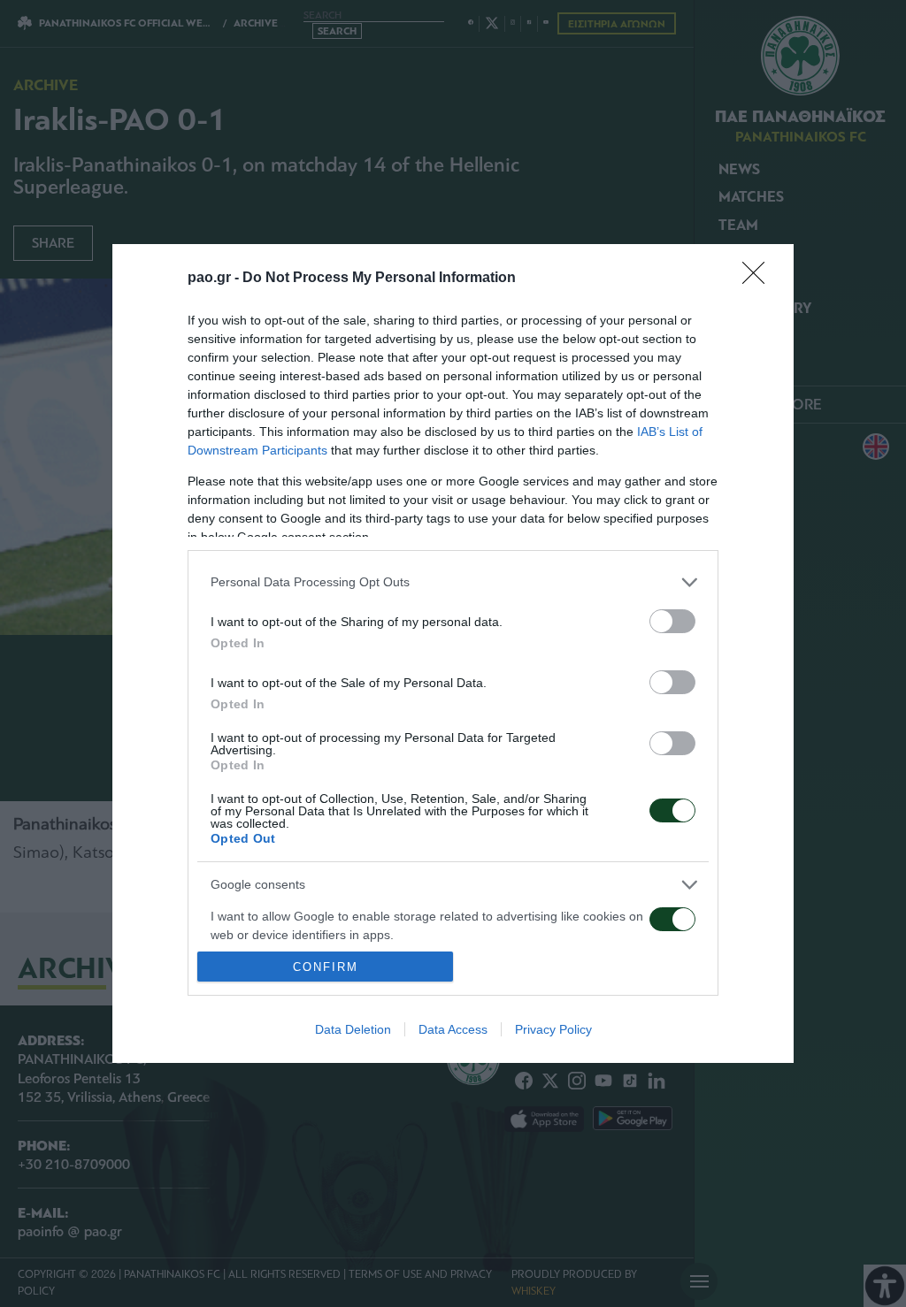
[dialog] (453, 653)
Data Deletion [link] (353, 1029)
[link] (759, 278)
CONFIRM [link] (325, 967)
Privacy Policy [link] (553, 1029)
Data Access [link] (453, 1029)
